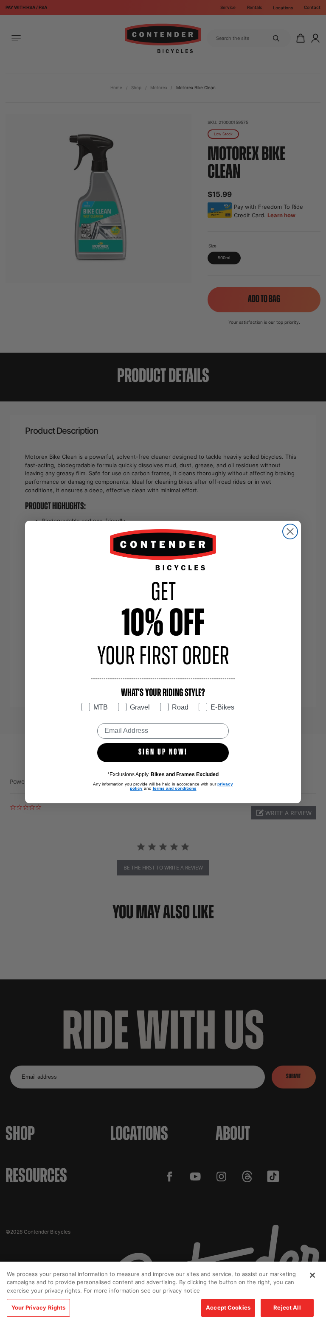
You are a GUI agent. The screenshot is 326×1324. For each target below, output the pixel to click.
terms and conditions (175, 788)
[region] (163, 1293)
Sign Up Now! (163, 752)
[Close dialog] (290, 531)
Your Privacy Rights (38, 1307)
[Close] (312, 1275)
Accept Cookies (228, 1307)
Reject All (287, 1307)
